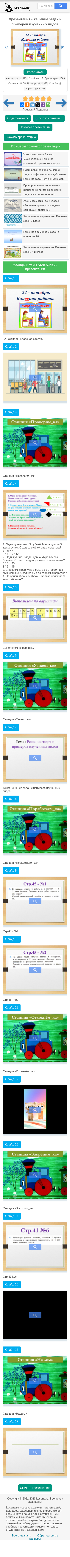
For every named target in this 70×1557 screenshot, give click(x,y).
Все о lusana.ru (21, 1535)
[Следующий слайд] (62, 47)
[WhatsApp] (48, 104)
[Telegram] (32, 104)
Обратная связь (47, 1535)
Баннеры (35, 1538)
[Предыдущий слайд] (6, 47)
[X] (37, 104)
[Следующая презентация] (61, 102)
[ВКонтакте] (22, 104)
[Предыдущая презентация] (9, 102)
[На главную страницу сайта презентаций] (18, 7)
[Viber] (43, 104)
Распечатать (35, 72)
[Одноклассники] (27, 104)
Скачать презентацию (21, 137)
